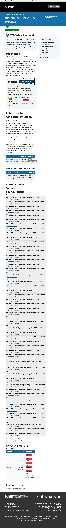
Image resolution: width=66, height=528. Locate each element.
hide (19, 195)
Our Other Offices (25, 510)
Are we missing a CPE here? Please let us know (18, 441)
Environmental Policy (21, 518)
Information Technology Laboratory (17, 14)
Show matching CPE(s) (12, 199)
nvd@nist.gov (10, 152)
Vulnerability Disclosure (44, 516)
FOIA (13, 518)
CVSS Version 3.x (26, 81)
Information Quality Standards (47, 518)
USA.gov (40, 520)
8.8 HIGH (26, 99)
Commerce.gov (25, 520)
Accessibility (16, 516)
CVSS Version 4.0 (26, 79)
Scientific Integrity (33, 518)
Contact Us (16, 510)
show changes (22, 488)
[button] (54, 6)
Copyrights (34, 516)
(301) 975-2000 (9, 507)
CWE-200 (9, 175)
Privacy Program (25, 516)
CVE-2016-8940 (45, 45)
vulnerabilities (12, 30)
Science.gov (34, 520)
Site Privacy (8, 516)
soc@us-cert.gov (56, 509)
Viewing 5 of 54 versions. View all (30, 477)
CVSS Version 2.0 (26, 84)
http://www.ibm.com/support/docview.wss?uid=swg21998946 (13, 161)
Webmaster (8, 510)
